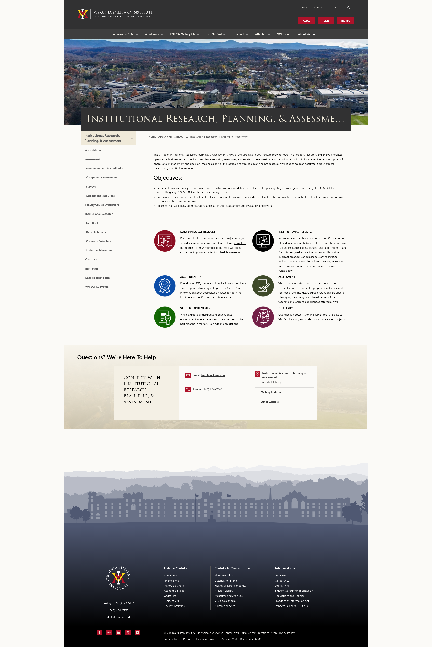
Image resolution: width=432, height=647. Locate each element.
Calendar (302, 7)
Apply (306, 20)
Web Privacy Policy (283, 632)
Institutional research (291, 238)
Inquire (345, 20)
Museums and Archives (229, 595)
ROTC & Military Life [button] (183, 34)
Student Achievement (99, 250)
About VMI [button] (305, 34)
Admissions (171, 575)
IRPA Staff (91, 268)
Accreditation (93, 150)
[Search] (348, 7)
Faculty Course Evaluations (102, 204)
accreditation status (214, 292)
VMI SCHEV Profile (97, 286)
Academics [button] (152, 34)
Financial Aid (171, 580)
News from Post (224, 575)
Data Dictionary (96, 232)
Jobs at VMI (282, 585)
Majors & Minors (174, 585)
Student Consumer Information (294, 590)
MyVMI (258, 639)
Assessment (92, 159)
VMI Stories (284, 34)
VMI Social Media (225, 600)
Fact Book (92, 223)
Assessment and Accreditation (105, 168)
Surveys (91, 186)
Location (280, 575)
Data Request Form (97, 277)
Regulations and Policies (289, 595)
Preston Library (224, 590)
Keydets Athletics (174, 605)
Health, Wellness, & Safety (230, 585)
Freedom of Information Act (292, 600)
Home (152, 136)
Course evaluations (319, 292)
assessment (321, 283)
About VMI (165, 136)
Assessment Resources (100, 195)
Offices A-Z (320, 7)
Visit (326, 20)
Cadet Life (170, 595)
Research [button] (239, 34)
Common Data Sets (98, 241)
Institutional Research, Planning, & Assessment (103, 138)
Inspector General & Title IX (291, 605)
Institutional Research (99, 214)
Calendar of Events (226, 580)
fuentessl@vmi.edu (213, 375)
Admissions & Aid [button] (123, 34)
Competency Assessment (102, 177)
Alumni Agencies (225, 605)
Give (336, 7)
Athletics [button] (260, 34)
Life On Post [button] (214, 34)
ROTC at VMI (172, 600)
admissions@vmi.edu (118, 617)
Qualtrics (91, 259)
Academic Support (175, 590)
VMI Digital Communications (251, 632)
